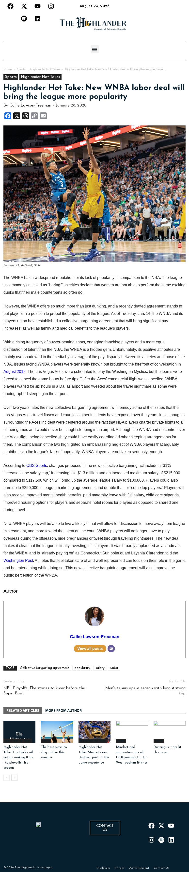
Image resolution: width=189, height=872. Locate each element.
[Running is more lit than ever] (170, 732)
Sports (11, 77)
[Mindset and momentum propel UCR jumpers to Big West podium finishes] (132, 732)
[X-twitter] (24, 6)
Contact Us (161, 868)
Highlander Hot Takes (40, 77)
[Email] (111, 648)
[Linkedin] (38, 18)
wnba (114, 668)
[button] (95, 49)
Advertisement (139, 868)
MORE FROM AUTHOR (63, 710)
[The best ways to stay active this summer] (57, 732)
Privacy (120, 868)
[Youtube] (38, 6)
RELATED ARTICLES (22, 710)
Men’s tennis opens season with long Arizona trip (145, 690)
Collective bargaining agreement (44, 668)
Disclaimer (103, 868)
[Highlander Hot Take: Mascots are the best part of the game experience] (94, 732)
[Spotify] (24, 18)
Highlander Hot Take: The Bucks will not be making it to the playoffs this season (18, 757)
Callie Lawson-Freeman (30, 105)
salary (100, 668)
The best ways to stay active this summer (54, 752)
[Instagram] (51, 6)
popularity (82, 668)
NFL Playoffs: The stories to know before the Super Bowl (44, 690)
